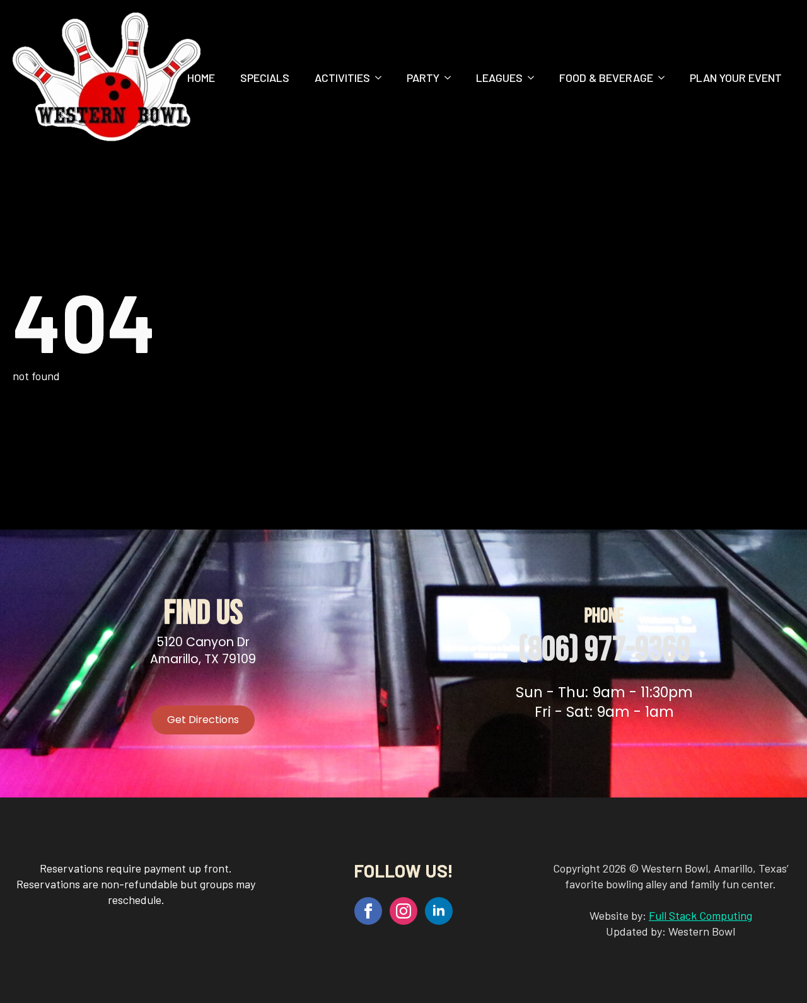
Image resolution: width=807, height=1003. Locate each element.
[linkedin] (439, 911)
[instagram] (403, 911)
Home (201, 77)
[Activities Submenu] (382, 77)
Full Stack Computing (700, 915)
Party (423, 77)
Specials (264, 77)
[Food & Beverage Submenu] (665, 77)
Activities (342, 77)
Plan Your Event (736, 77)
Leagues (499, 77)
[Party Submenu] (451, 77)
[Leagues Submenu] (535, 77)
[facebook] (368, 911)
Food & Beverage (606, 77)
